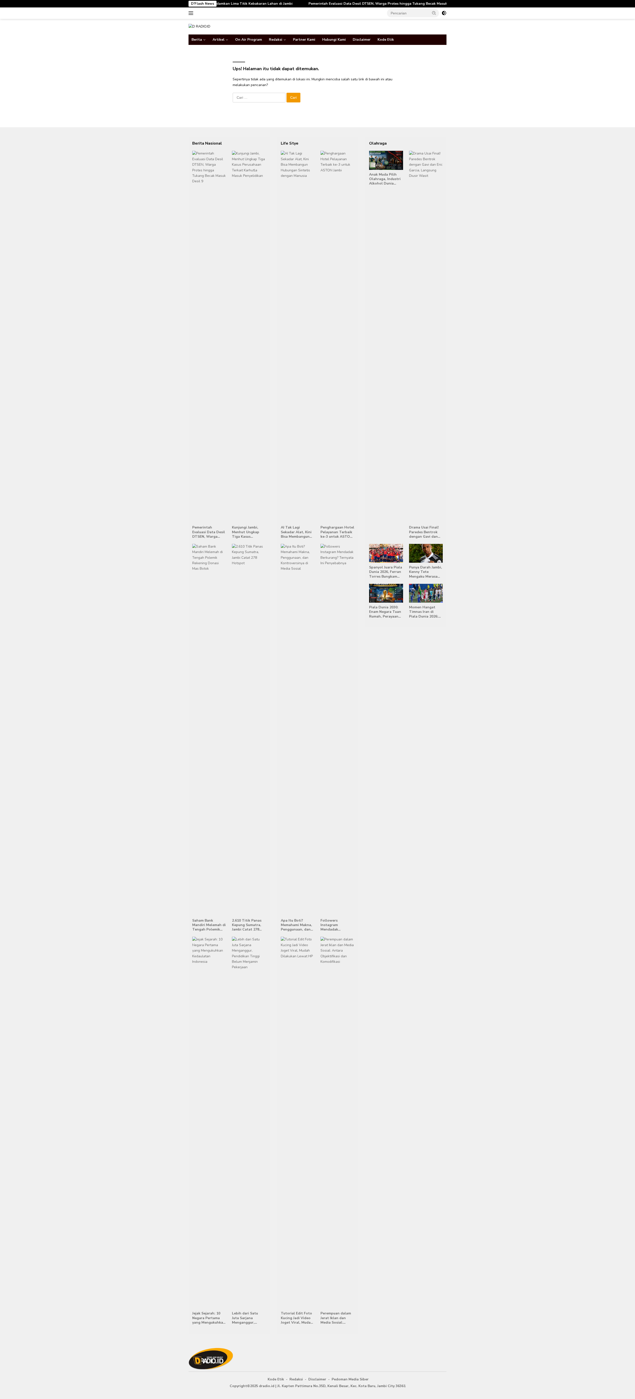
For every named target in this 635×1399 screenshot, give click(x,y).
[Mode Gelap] (444, 13)
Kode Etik (386, 39)
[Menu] (192, 13)
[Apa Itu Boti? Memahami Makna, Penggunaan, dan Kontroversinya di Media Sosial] (298, 730)
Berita (196, 39)
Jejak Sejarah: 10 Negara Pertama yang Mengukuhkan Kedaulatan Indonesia (208, 1318)
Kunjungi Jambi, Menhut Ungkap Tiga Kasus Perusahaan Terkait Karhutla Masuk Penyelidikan (248, 532)
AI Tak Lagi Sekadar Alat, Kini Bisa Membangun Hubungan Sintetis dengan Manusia (297, 532)
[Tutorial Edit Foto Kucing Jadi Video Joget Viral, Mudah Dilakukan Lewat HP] (298, 1123)
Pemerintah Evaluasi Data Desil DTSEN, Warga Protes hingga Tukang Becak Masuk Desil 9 (320, 3)
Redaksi (275, 39)
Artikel (218, 39)
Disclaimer (362, 39)
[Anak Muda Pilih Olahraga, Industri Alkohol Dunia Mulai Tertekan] (386, 160)
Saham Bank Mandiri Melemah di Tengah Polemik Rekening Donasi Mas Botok (209, 925)
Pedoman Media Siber (350, 1379)
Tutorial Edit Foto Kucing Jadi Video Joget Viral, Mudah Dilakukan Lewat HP (297, 1318)
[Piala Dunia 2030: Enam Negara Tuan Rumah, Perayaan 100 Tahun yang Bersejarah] (386, 593)
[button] (434, 13)
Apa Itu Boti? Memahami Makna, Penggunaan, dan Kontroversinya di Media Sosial (296, 925)
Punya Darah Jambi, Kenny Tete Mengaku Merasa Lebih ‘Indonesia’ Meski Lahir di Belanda (425, 572)
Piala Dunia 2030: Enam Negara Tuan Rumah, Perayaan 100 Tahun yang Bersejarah (385, 612)
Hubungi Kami (334, 39)
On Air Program (248, 39)
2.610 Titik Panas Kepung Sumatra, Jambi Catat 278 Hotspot (246, 925)
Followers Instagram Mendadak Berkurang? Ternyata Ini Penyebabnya (331, 925)
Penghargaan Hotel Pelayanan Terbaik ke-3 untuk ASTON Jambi (337, 532)
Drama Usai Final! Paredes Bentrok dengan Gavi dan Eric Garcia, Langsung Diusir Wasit (424, 532)
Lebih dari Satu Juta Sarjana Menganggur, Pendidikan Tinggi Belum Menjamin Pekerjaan (247, 1318)
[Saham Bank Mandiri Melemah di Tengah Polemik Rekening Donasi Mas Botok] (209, 730)
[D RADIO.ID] (199, 26)
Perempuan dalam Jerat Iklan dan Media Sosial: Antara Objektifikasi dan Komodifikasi (335, 1318)
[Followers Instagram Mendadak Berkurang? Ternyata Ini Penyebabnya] (337, 730)
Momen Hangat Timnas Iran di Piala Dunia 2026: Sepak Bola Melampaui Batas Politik (423, 612)
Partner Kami (304, 39)
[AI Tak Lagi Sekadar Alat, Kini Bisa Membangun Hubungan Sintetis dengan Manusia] (298, 337)
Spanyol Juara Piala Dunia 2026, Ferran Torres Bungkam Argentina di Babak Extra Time (385, 572)
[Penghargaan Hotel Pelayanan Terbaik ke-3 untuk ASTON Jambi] (337, 337)
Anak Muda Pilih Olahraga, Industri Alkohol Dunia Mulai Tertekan (385, 179)
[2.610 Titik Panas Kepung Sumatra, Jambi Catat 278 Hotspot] (249, 730)
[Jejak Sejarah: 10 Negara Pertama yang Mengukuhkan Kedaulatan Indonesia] (209, 1123)
